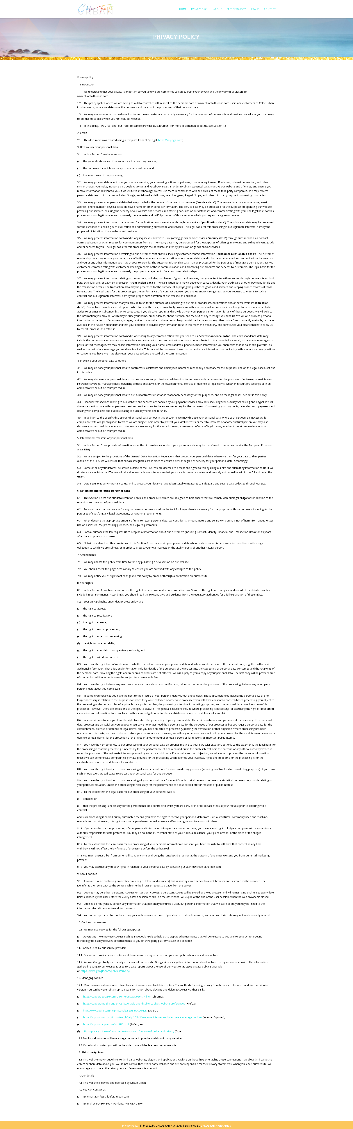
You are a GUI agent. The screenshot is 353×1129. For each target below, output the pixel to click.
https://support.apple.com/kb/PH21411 (106, 1024)
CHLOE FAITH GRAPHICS (216, 1125)
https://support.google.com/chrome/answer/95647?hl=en (117, 996)
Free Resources (237, 9)
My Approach (200, 9)
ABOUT (217, 9)
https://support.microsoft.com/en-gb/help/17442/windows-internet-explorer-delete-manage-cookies (142, 1017)
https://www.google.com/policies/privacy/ (105, 971)
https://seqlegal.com (170, 140)
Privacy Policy (130, 1125)
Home (182, 9)
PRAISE (255, 9)
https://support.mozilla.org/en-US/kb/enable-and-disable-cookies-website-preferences (134, 1003)
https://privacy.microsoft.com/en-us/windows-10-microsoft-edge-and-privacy (128, 1031)
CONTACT (270, 9)
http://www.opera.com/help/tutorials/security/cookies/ (115, 1010)
